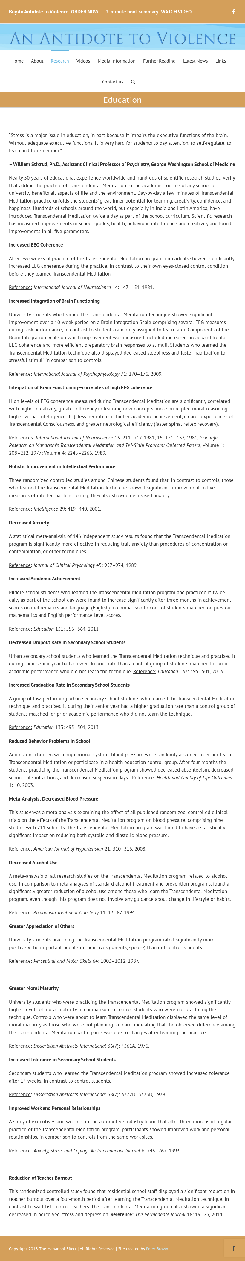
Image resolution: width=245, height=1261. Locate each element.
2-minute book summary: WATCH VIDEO (149, 11)
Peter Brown (157, 1248)
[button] (133, 81)
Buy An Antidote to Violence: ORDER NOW (54, 11)
